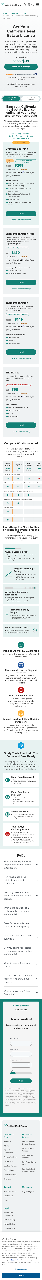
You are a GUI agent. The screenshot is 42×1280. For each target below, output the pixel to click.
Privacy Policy (9, 1219)
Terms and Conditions (8, 1213)
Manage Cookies (21, 1269)
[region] (21, 1256)
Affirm (6, 1146)
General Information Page (21, 220)
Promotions (9, 1170)
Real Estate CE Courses (27, 1156)
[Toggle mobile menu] (37, 4)
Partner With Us (10, 1157)
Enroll (21, 213)
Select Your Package (21, 66)
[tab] (11, 98)
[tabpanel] (21, 273)
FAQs (6, 1200)
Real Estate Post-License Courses (28, 1170)
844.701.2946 (10, 1191)
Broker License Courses (28, 1149)
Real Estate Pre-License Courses (28, 1142)
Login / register (28, 1191)
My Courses (33, 4)
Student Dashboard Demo (20, 136)
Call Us (25, 4)
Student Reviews (20, 138)
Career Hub (8, 1161)
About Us (8, 1141)
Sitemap (7, 1179)
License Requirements (20, 133)
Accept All (21, 1276)
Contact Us (8, 1196)
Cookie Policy (9, 1228)
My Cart (28, 4)
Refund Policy (9, 1224)
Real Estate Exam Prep (29, 1163)
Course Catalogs (10, 1174)
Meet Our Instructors (8, 1151)
